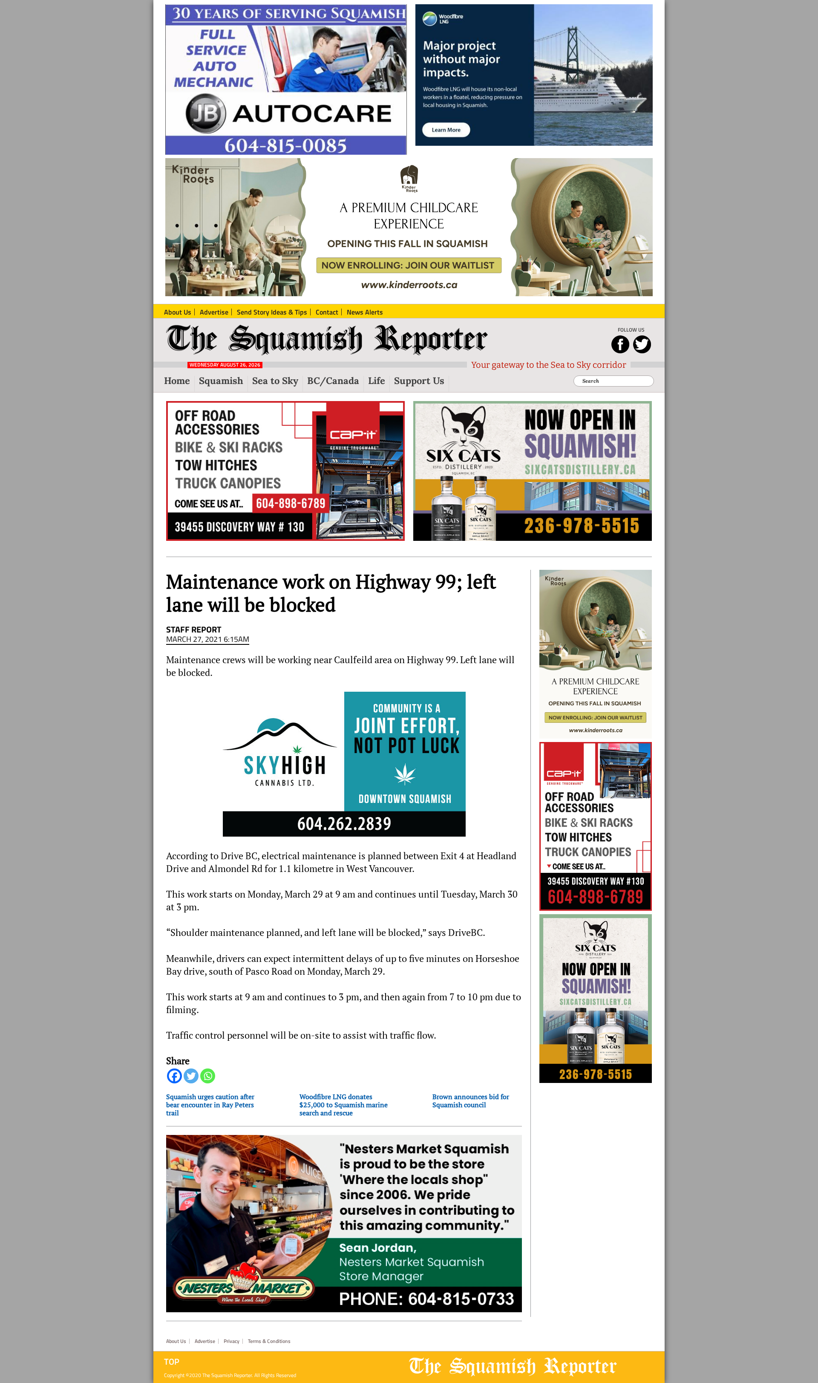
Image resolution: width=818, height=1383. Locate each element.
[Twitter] (191, 1075)
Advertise (205, 1341)
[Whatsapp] (207, 1075)
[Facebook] (174, 1075)
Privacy (231, 1341)
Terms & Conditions (269, 1341)
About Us (176, 1341)
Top (171, 1362)
